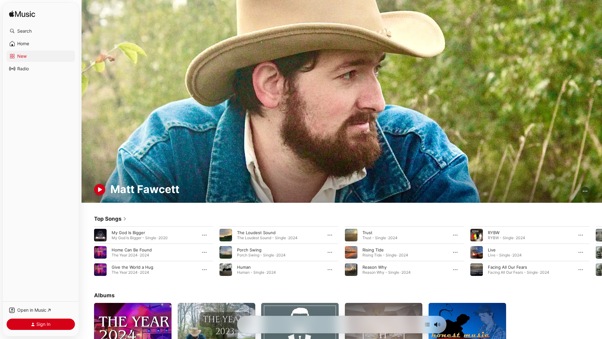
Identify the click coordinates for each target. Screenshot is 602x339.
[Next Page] (595, 252)
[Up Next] (427, 324)
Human (244, 266)
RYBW (493, 232)
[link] (110, 218)
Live (492, 249)
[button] (41, 31)
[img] (22, 14)
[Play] (99, 189)
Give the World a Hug (132, 266)
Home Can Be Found (132, 249)
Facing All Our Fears (507, 266)
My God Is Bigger (128, 232)
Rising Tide (373, 249)
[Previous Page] (87, 252)
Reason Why (374, 266)
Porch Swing (249, 249)
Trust (367, 232)
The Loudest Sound (256, 232)
